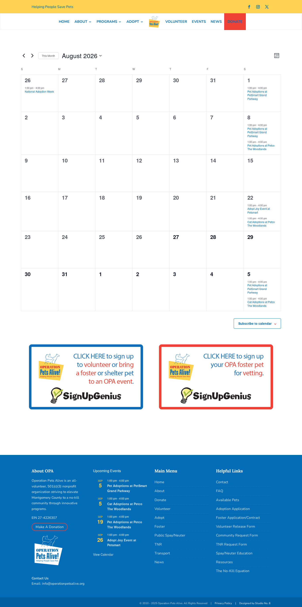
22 (250, 197)
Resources (224, 562)
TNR (158, 544)
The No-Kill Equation (232, 571)
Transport (162, 553)
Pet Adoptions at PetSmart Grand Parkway (257, 95)
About (159, 491)
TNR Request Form (231, 544)
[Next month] (32, 55)
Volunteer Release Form (235, 526)
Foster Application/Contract (238, 517)
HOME (64, 21)
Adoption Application (233, 508)
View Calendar (103, 554)
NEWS (216, 21)
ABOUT (81, 21)
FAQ (219, 491)
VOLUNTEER (176, 21)
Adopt (159, 517)
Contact (222, 482)
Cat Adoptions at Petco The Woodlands (261, 223)
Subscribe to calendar (254, 323)
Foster (160, 526)
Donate (160, 500)
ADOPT (132, 21)
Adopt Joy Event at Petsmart (258, 210)
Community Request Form (237, 535)
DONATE (235, 21)
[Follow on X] (266, 6)
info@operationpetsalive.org (63, 583)
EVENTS (199, 21)
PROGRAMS (107, 21)
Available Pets (227, 500)
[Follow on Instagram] (258, 6)
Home (159, 482)
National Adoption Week (39, 91)
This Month (48, 55)
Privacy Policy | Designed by (235, 603)
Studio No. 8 (262, 603)
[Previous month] (23, 55)
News (159, 562)
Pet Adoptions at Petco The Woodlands (261, 147)
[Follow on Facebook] (249, 6)
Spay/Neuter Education (234, 553)
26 (28, 80)
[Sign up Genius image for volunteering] (86, 417)
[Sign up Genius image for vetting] (216, 417)
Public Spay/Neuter (170, 535)
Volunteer (162, 508)
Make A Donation (50, 527)
